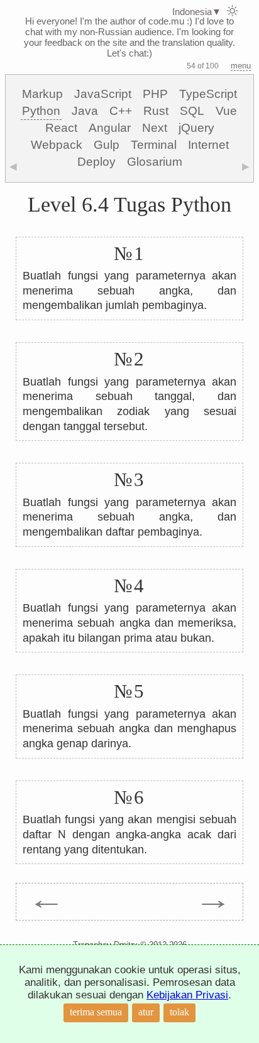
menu (241, 65)
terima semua (96, 1012)
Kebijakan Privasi (187, 995)
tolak (179, 1012)
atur (145, 1012)
